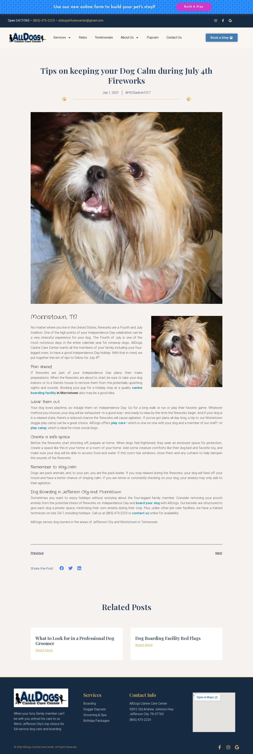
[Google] (230, 20)
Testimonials (104, 37)
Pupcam (153, 37)
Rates (83, 37)
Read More (44, 650)
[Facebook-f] (223, 20)
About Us (127, 37)
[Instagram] (215, 20)
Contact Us (174, 37)
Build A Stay (193, 6)
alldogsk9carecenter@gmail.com (80, 20)
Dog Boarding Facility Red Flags (168, 638)
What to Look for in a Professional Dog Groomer (75, 640)
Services (59, 37)
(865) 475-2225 (44, 20)
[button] (61, 568)
